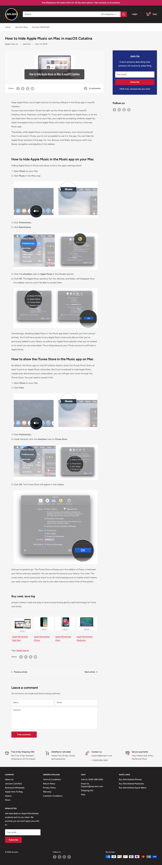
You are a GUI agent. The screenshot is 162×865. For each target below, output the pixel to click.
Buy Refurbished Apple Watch (132, 787)
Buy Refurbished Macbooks (131, 783)
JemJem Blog (21, 27)
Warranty (47, 792)
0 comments (94, 88)
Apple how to (22, 650)
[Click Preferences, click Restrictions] (55, 232)
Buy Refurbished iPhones (130, 779)
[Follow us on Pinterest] (129, 109)
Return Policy (49, 783)
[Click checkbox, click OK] (55, 288)
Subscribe (134, 82)
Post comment (24, 734)
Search (8, 796)
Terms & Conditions (52, 779)
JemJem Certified (13, 783)
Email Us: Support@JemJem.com (92, 785)
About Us (9, 779)
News (7, 800)
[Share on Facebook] (18, 88)
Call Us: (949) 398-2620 (92, 779)
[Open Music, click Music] (55, 181)
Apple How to (11, 44)
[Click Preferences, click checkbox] (55, 444)
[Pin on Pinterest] (23, 88)
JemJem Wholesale (41, 27)
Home (8, 27)
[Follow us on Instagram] (124, 109)
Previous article (20, 672)
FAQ (83, 794)
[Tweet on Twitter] (27, 88)
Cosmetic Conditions (52, 796)
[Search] (123, 14)
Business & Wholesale (15, 787)
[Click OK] (55, 490)
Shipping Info (87, 790)
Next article (90, 672)
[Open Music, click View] (55, 393)
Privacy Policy (49, 787)
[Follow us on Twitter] (119, 109)
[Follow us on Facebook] (114, 109)
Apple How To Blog (14, 792)
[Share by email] (32, 88)
